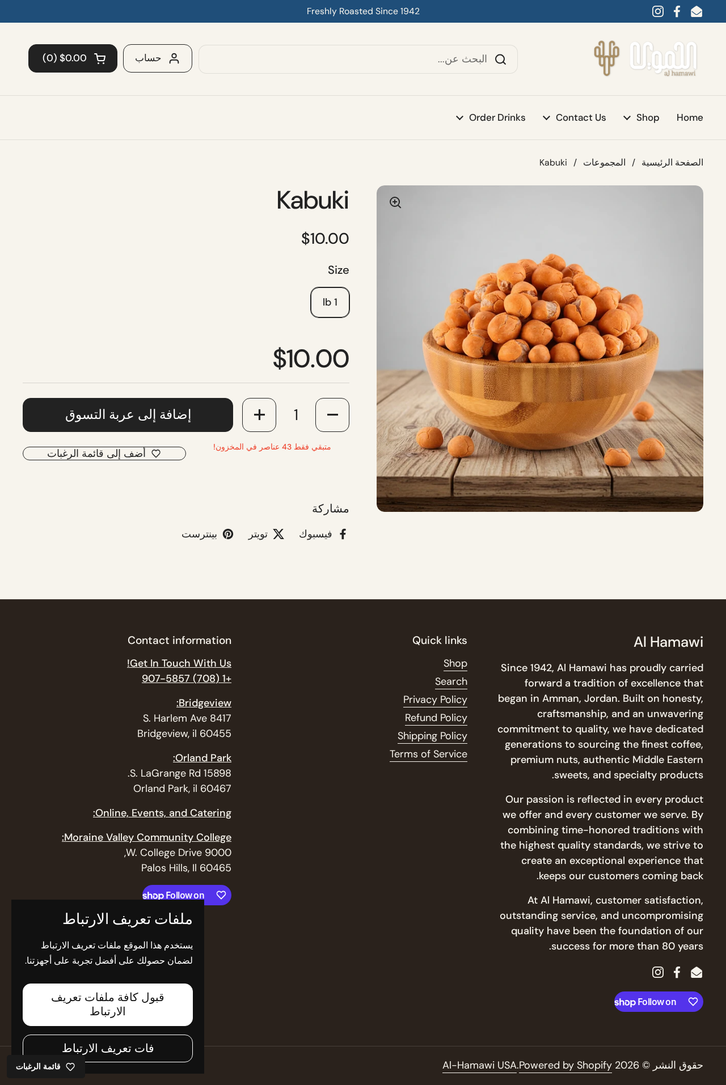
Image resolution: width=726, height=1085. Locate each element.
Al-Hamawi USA (479, 1065)
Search (451, 681)
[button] (72, 58)
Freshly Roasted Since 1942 (363, 11)
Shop (455, 663)
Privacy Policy (435, 699)
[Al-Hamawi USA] (644, 59)
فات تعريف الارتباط (108, 1048)
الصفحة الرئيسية (672, 162)
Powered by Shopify (565, 1065)
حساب (148, 58)
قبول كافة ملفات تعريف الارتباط (107, 1004)
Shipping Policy (432, 736)
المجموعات (604, 162)
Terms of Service (428, 754)
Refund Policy (436, 717)
